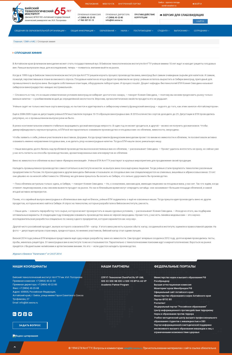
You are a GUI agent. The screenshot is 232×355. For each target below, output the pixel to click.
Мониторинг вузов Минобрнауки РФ (173, 288)
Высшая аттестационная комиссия (172, 284)
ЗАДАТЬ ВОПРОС (30, 325)
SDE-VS (129, 281)
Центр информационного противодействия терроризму (183, 310)
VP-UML (140, 277)
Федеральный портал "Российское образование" (180, 306)
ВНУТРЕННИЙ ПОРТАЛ (129, 4)
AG (141, 281)
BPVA (137, 281)
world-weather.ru (169, 6)
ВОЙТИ (198, 4)
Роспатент (159, 303)
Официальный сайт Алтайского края (173, 292)
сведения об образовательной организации (39, 30)
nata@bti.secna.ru (133, 348)
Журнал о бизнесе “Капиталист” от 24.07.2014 (37, 253)
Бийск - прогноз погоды (169, 2)
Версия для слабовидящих (183, 15)
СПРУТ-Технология (111, 277)
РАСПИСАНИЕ (91, 4)
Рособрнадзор (161, 281)
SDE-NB (113, 281)
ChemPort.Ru (128, 277)
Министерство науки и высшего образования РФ (180, 277)
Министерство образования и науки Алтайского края (182, 296)
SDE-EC (105, 281)
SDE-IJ (121, 281)
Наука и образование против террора (174, 314)
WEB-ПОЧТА (108, 4)
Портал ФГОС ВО (163, 299)
